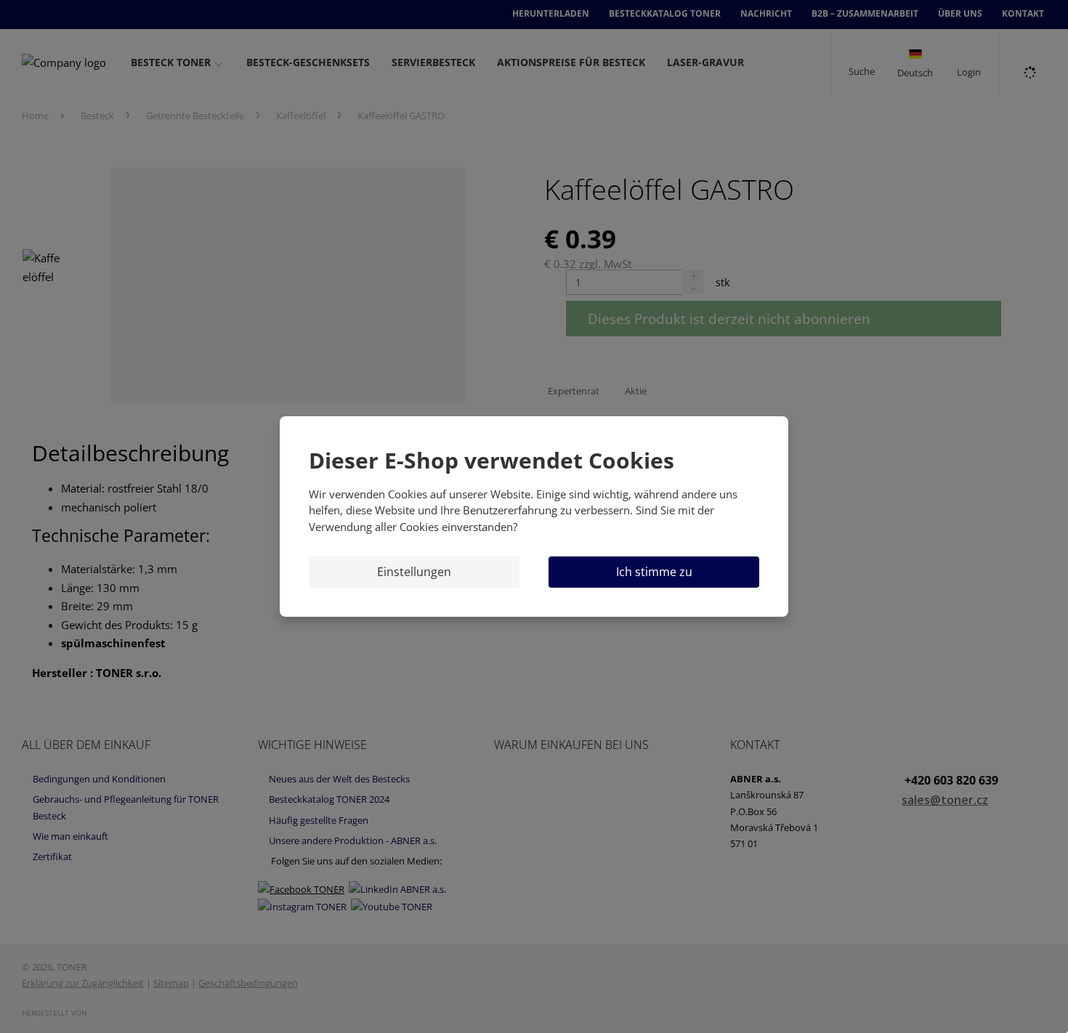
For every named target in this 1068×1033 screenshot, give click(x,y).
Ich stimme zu (654, 572)
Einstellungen (414, 572)
